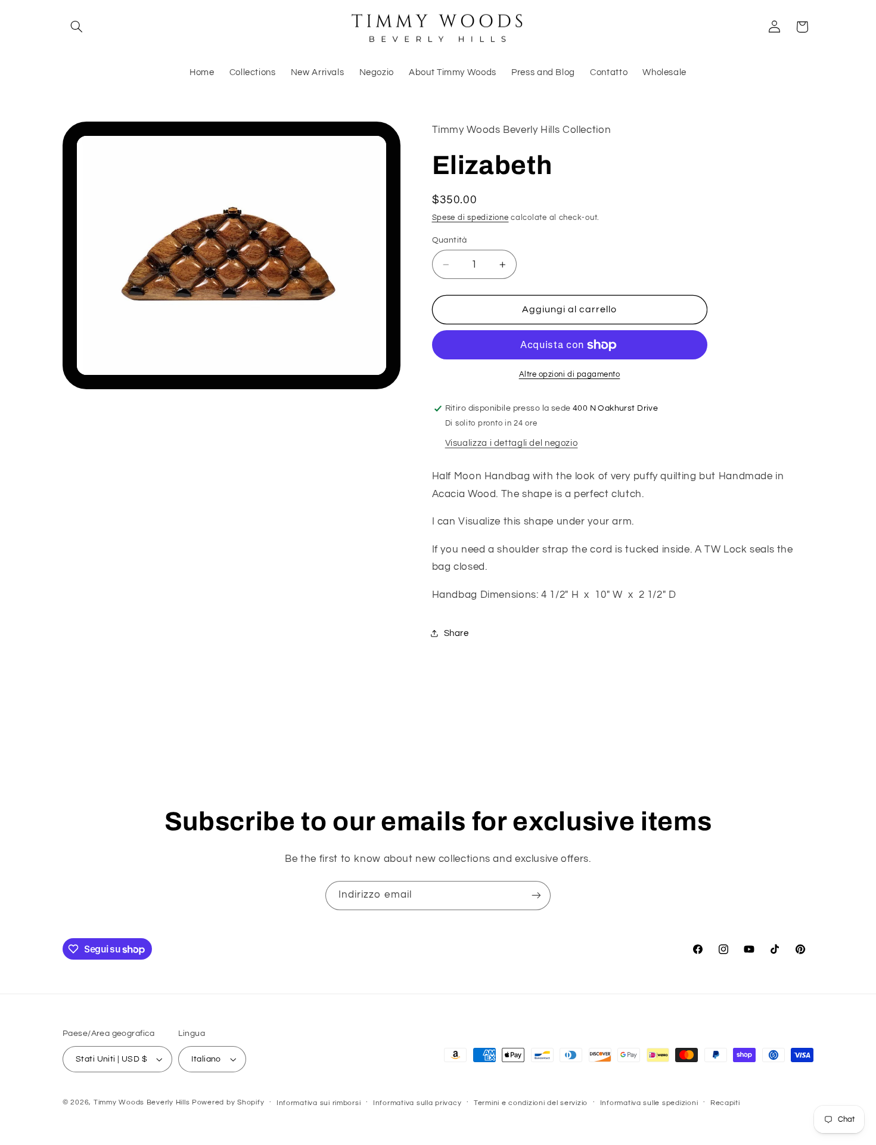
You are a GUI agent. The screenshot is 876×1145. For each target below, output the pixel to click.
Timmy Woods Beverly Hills (142, 1102)
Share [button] (456, 633)
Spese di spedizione (470, 218)
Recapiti (725, 1103)
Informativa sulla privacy (417, 1103)
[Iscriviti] (536, 895)
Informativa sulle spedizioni (649, 1103)
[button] (76, 27)
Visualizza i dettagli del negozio (511, 443)
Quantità (449, 240)
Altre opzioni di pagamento (569, 374)
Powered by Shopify (228, 1102)
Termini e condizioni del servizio (531, 1103)
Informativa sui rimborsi (319, 1103)
